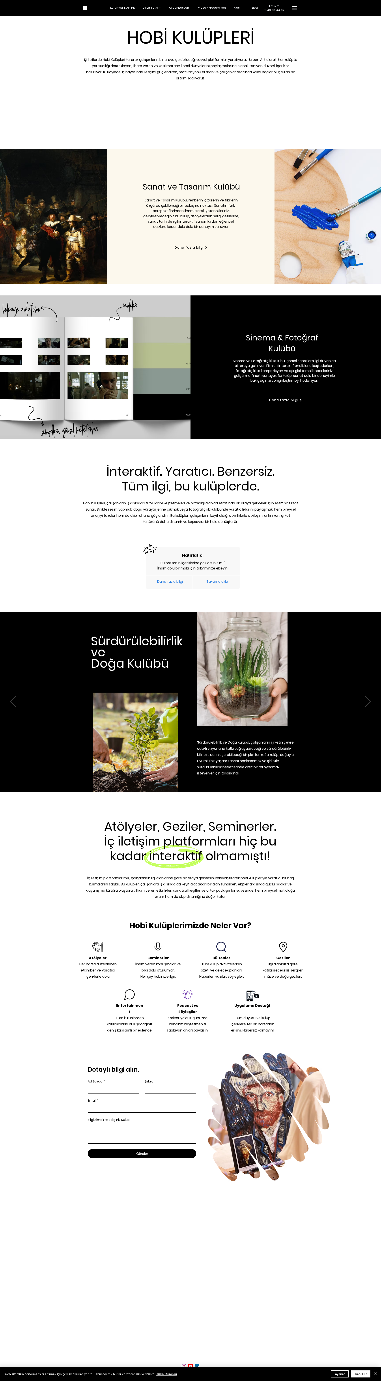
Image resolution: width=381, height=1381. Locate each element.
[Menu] (294, 8)
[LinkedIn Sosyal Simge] (197, 1366)
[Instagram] (184, 1366)
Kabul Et (361, 1374)
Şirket (149, 1081)
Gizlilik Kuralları (166, 1374)
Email (93, 1101)
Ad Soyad (96, 1081)
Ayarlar (340, 1374)
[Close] (375, 1373)
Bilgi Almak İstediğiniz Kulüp (109, 1120)
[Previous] (13, 702)
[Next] (368, 702)
